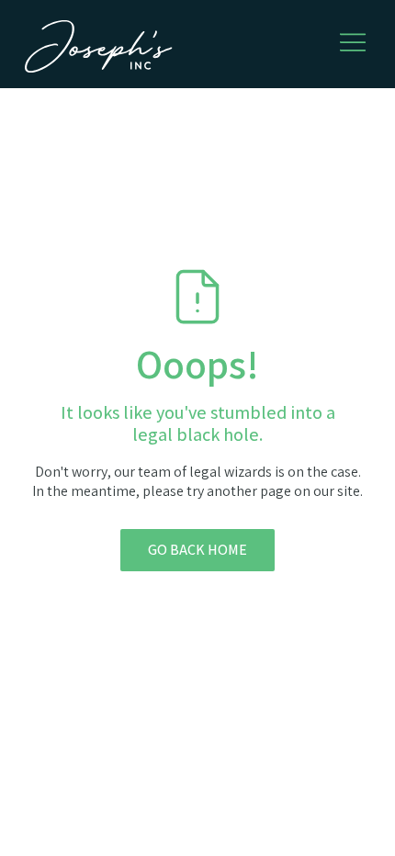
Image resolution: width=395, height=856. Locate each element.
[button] (353, 42)
